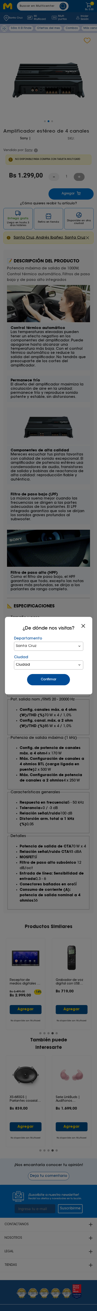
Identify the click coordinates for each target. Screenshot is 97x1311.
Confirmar (48, 679)
